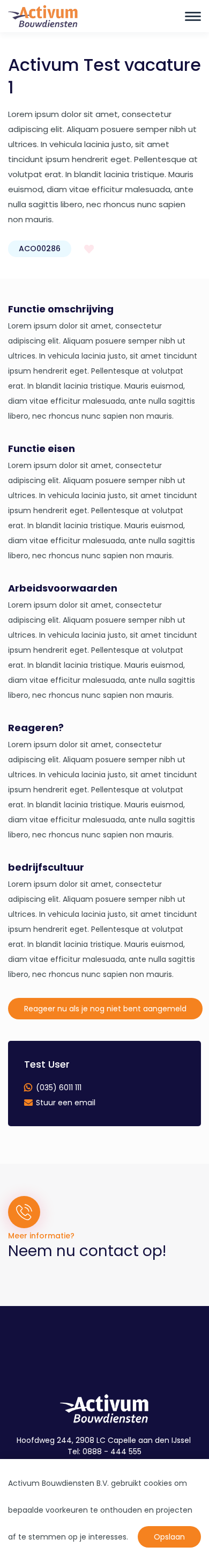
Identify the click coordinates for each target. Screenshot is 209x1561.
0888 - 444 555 (112, 1451)
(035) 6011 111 (58, 1087)
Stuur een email (65, 1102)
